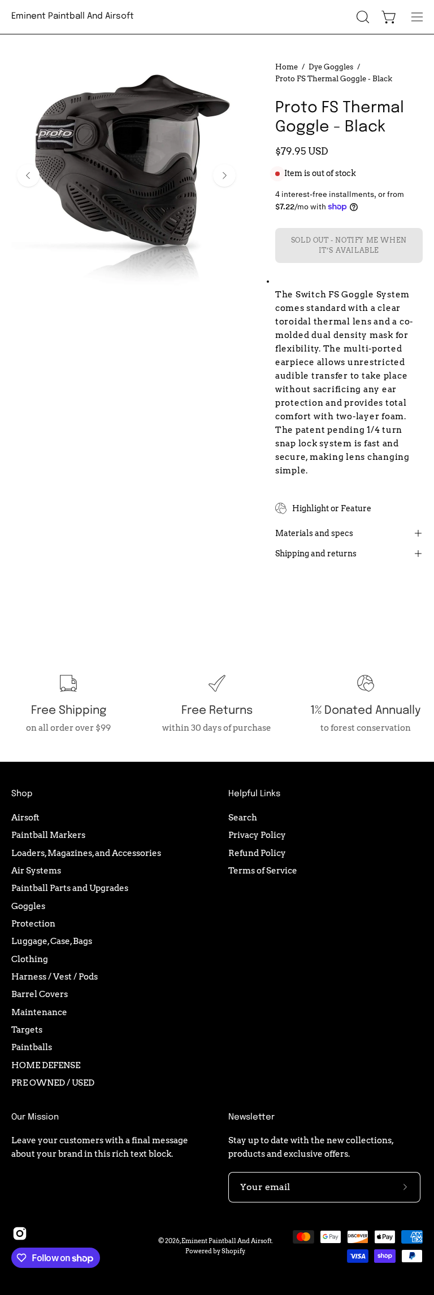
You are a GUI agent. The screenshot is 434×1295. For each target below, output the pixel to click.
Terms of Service (262, 870)
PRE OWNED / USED (52, 1082)
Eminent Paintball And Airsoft (72, 16)
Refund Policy (257, 852)
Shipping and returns (316, 553)
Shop (21, 793)
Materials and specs (314, 533)
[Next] (224, 175)
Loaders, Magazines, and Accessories (86, 852)
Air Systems (36, 870)
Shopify (233, 1251)
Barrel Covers (39, 994)
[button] (362, 17)
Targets (26, 1029)
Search (242, 817)
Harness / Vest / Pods (54, 976)
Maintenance (39, 1011)
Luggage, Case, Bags (51, 941)
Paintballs (31, 1047)
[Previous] (28, 175)
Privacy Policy (257, 834)
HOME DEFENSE (45, 1065)
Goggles (28, 905)
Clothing (29, 958)
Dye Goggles (331, 66)
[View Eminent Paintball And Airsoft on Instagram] (19, 1233)
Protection (33, 923)
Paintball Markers (48, 834)
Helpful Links (254, 793)
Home (286, 66)
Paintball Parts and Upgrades (69, 888)
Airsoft (25, 817)
